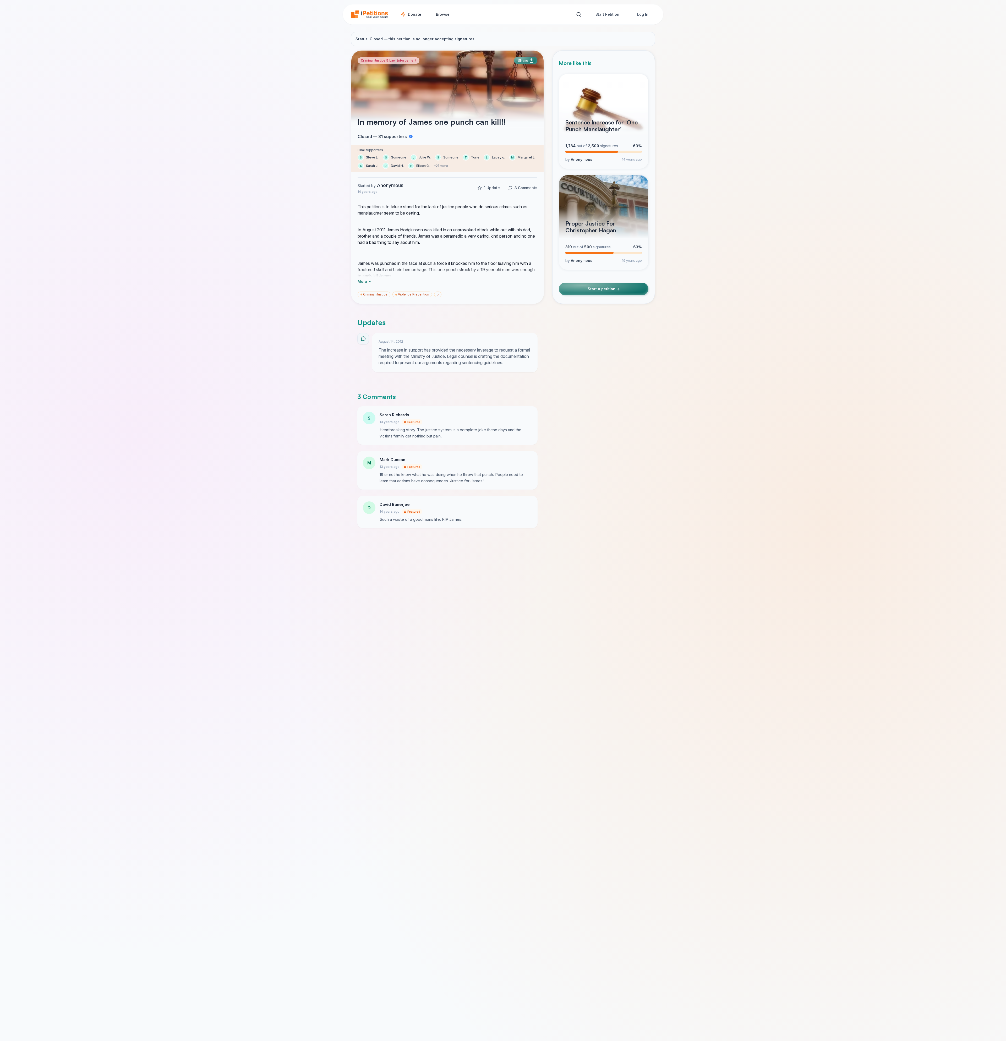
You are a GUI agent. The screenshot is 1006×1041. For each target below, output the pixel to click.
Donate (414, 14)
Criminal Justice (373, 294)
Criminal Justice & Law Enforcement (388, 60)
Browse (443, 14)
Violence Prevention (412, 294)
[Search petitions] (578, 14)
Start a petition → (604, 289)
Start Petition (607, 14)
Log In (642, 14)
